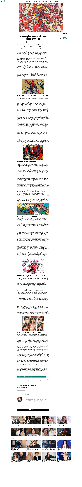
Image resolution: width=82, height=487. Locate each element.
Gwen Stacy (27, 380)
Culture (42, 1)
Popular (65, 38)
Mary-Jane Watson (25, 381)
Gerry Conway (45, 379)
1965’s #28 (22, 58)
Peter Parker (30, 381)
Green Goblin (22, 380)
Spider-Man (39, 381)
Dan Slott (41, 379)
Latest (61, 38)
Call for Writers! (55, 1)
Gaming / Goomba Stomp (48, 1)
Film (29, 1)
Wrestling (35, 1)
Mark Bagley (19, 381)
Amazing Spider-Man (25, 379)
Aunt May (30, 379)
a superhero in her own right (31, 142)
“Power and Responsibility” (23, 74)
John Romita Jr (36, 380)
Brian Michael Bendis (36, 379)
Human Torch (31, 380)
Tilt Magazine (26, 1)
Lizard (44, 380)
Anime (39, 1)
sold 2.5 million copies (29, 167)
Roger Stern (35, 381)
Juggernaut (41, 380)
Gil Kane (18, 380)
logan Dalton (27, 394)
